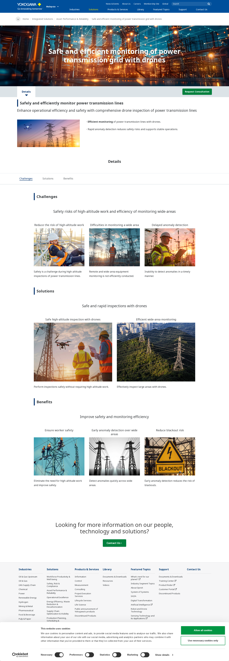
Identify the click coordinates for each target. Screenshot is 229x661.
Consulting (80, 589)
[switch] (89, 654)
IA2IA (133, 596)
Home (26, 18)
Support (183, 9)
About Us (126, 3)
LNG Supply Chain (27, 585)
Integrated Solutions (42, 18)
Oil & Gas (23, 580)
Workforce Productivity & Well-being (58, 578)
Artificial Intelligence (140, 604)
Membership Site (151, 3)
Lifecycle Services (83, 600)
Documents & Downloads (115, 576)
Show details (162, 655)
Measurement (81, 585)
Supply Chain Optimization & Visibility (58, 612)
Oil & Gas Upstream (28, 576)
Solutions (93, 9)
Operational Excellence (58, 597)
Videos (106, 585)
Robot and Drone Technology (139, 610)
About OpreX (137, 587)
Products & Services (117, 9)
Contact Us (201, 9)
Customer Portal (166, 589)
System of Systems (140, 591)
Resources (108, 580)
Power (22, 593)
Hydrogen (23, 602)
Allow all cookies (203, 630)
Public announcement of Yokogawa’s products (86, 610)
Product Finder (166, 585)
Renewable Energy (28, 597)
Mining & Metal (26, 606)
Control (78, 580)
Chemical (23, 589)
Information (80, 576)
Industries (74, 9)
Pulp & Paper (25, 618)
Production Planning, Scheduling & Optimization (57, 621)
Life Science (80, 604)
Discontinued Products (85, 615)
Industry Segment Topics (143, 583)
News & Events (112, 3)
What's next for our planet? (140, 578)
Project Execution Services (83, 594)
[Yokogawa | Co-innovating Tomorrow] (30, 6)
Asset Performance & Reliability (72, 18)
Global (165, 3)
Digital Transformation (141, 600)
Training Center (166, 580)
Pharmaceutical (26, 610)
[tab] (26, 179)
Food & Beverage (27, 614)
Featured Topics (161, 9)
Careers (137, 3)
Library (140, 9)
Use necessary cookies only (203, 640)
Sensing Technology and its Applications (143, 617)
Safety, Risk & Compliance (53, 585)
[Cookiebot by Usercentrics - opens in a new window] (20, 655)
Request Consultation (197, 91)
